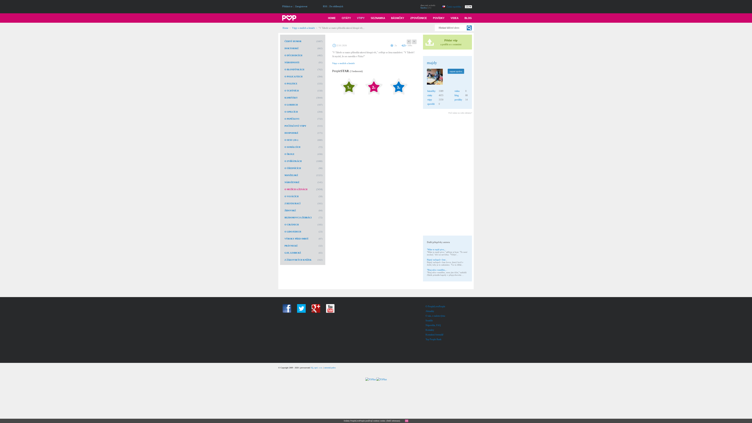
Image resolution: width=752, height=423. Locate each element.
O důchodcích (293, 55)
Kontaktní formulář (434, 334)
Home (332, 18)
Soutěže (429, 320)
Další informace (393, 421)
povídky (458, 99)
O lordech (291, 105)
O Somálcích (292, 147)
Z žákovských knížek (298, 260)
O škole (289, 154)
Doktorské (292, 48)
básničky (431, 91)
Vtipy (361, 18)
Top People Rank (433, 339)
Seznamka (378, 18)
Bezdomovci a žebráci (298, 217)
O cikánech (292, 224)
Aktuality (430, 311)
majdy (432, 63)
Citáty (346, 18)
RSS (325, 6)
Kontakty (430, 330)
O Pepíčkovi (292, 119)
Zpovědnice (418, 18)
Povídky (439, 18)
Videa (454, 18)
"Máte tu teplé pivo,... (436, 249)
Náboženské (292, 182)
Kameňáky (291, 98)
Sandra (423, 7)
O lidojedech (293, 231)
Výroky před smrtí (296, 239)
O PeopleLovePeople (435, 306)
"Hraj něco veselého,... (437, 270)
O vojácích (292, 196)
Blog (468, 18)
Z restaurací (292, 203)
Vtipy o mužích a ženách (303, 28)
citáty (429, 95)
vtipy (429, 99)
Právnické (291, 246)
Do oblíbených (336, 6)
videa (457, 91)
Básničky (397, 18)
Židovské (290, 210)
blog (457, 95)
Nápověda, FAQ (433, 325)
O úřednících (293, 168)
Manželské (291, 175)
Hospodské (291, 133)
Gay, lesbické (293, 253)
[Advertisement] (447, 175)
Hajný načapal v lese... (437, 259)
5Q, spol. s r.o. (317, 368)
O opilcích (291, 112)
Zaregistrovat (301, 6)
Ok (406, 421)
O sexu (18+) (291, 140)
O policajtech (294, 76)
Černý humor (293, 41)
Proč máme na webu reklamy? (460, 113)
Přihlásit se (287, 6)
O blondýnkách (294, 69)
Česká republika (454, 6)
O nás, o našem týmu (435, 316)
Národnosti (292, 62)
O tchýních (292, 90)
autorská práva (329, 368)
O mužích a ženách (296, 189)
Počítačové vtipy (295, 126)
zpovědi (431, 104)
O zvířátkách (293, 161)
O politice (291, 83)
